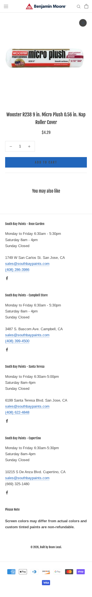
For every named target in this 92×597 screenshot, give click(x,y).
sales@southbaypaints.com (27, 264)
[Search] (79, 6)
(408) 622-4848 (17, 412)
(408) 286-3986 (17, 270)
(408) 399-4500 (17, 341)
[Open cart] (86, 6)
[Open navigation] (6, 6)
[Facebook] (7, 278)
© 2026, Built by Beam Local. (46, 547)
